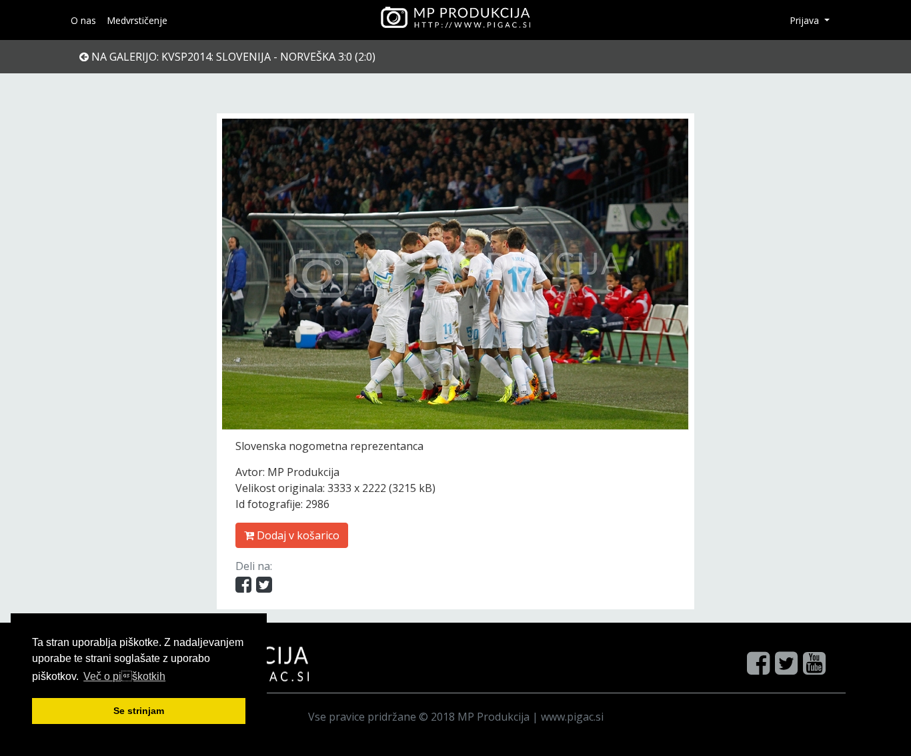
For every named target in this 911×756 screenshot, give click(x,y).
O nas (83, 20)
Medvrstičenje (137, 20)
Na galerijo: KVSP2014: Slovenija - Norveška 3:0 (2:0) (232, 57)
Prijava (806, 20)
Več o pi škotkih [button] (124, 676)
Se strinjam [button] (138, 710)
